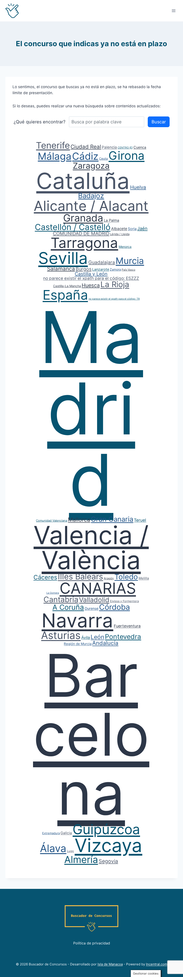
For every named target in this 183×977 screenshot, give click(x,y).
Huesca (91, 285)
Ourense (91, 608)
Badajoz (91, 195)
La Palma (111, 220)
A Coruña (68, 607)
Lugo (70, 851)
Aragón (109, 578)
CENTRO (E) (125, 147)
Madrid (91, 408)
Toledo (126, 576)
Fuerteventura (127, 626)
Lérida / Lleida (119, 234)
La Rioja (114, 284)
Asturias (61, 635)
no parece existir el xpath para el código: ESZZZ (91, 278)
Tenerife (53, 145)
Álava (53, 848)
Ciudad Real (86, 146)
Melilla (144, 578)
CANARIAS (98, 588)
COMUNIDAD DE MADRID (81, 233)
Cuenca (139, 147)
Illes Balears (80, 576)
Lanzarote (100, 269)
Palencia (109, 147)
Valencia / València (91, 547)
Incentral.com (156, 964)
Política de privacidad (91, 943)
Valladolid (94, 600)
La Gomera (52, 592)
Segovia (108, 861)
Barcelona (91, 734)
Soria (132, 228)
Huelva (138, 187)
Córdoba (114, 607)
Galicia (66, 833)
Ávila (85, 637)
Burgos (84, 269)
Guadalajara (101, 262)
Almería (81, 859)
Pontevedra (123, 637)
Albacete (119, 228)
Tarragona (84, 242)
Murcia (130, 260)
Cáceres (45, 577)
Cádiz (85, 156)
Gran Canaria (112, 519)
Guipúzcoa (106, 829)
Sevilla (63, 258)
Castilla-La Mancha (67, 286)
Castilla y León (91, 274)
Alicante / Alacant (91, 205)
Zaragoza (91, 166)
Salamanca (61, 269)
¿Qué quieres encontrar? (39, 121)
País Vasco (128, 269)
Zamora (115, 269)
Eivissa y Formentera (124, 601)
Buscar (159, 121)
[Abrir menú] (173, 10)
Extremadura (51, 833)
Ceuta (103, 158)
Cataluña (82, 180)
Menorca (125, 247)
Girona (126, 156)
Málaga (54, 156)
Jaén (142, 228)
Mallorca (79, 519)
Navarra (77, 620)
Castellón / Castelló (72, 227)
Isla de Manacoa (110, 964)
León (97, 636)
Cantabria (61, 599)
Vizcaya (108, 845)
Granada (83, 218)
